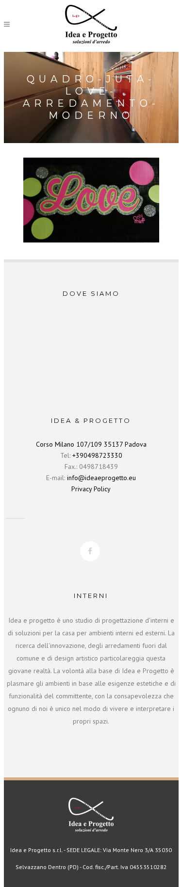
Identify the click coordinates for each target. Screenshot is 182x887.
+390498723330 (97, 455)
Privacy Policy (91, 488)
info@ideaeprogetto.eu (101, 477)
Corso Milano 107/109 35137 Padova (91, 444)
